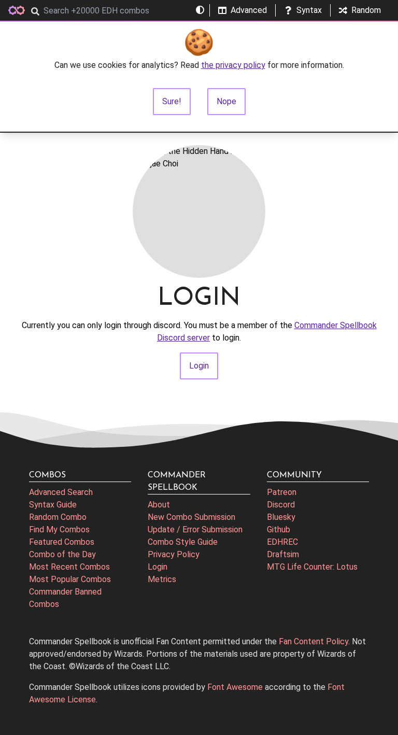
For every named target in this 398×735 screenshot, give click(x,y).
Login (157, 567)
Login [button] (199, 366)
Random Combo (58, 517)
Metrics (162, 579)
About (159, 505)
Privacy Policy (174, 554)
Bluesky (281, 517)
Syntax (309, 10)
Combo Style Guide (183, 542)
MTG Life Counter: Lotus (312, 567)
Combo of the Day (62, 554)
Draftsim (283, 554)
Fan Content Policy (313, 641)
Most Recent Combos (69, 567)
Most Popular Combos (70, 579)
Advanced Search (61, 492)
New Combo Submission (191, 517)
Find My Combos (59, 529)
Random (366, 10)
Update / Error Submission (195, 529)
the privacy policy (233, 65)
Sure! (171, 101)
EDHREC (282, 542)
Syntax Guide (53, 505)
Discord (281, 505)
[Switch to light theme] (200, 10)
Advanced (249, 10)
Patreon (281, 492)
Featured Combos (61, 542)
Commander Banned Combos (65, 598)
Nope (226, 101)
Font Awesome (235, 687)
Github (278, 529)
